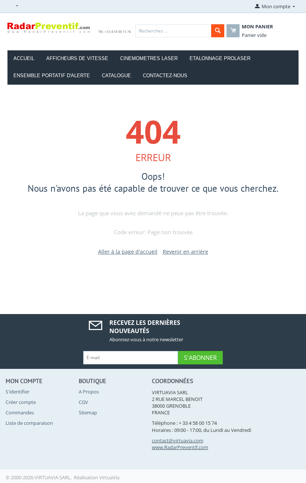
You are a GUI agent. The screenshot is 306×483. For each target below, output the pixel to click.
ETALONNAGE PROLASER (220, 58)
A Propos (89, 391)
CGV (83, 402)
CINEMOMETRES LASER (149, 58)
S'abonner (200, 358)
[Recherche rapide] (217, 30)
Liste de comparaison (29, 423)
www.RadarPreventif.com (180, 447)
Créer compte (21, 402)
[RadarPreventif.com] (69, 27)
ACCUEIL (23, 58)
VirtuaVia (109, 477)
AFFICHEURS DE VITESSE (77, 58)
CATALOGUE (116, 75)
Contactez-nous (165, 75)
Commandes (20, 412)
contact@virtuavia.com (177, 440)
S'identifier (17, 391)
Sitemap (88, 412)
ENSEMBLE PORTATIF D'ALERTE (51, 75)
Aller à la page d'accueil (127, 251)
